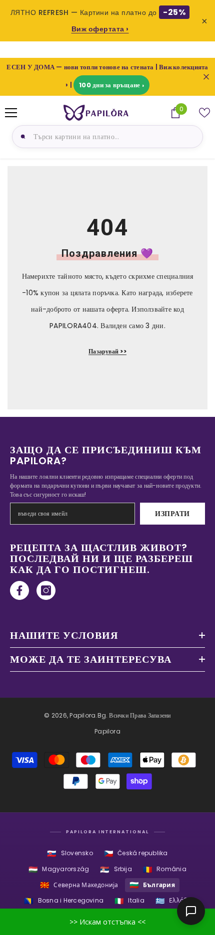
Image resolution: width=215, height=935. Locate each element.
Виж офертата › (100, 29)
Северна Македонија (79, 885)
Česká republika (136, 853)
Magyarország (58, 869)
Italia (129, 901)
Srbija (116, 869)
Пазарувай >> (107, 351)
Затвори (206, 77)
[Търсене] (21, 136)
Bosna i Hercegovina (64, 901)
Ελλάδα (173, 901)
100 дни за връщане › (111, 85)
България (152, 885)
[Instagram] (46, 590)
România (164, 869)
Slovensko (69, 853)
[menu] (11, 113)
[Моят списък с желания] (204, 112)
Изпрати (172, 514)
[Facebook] (19, 590)
